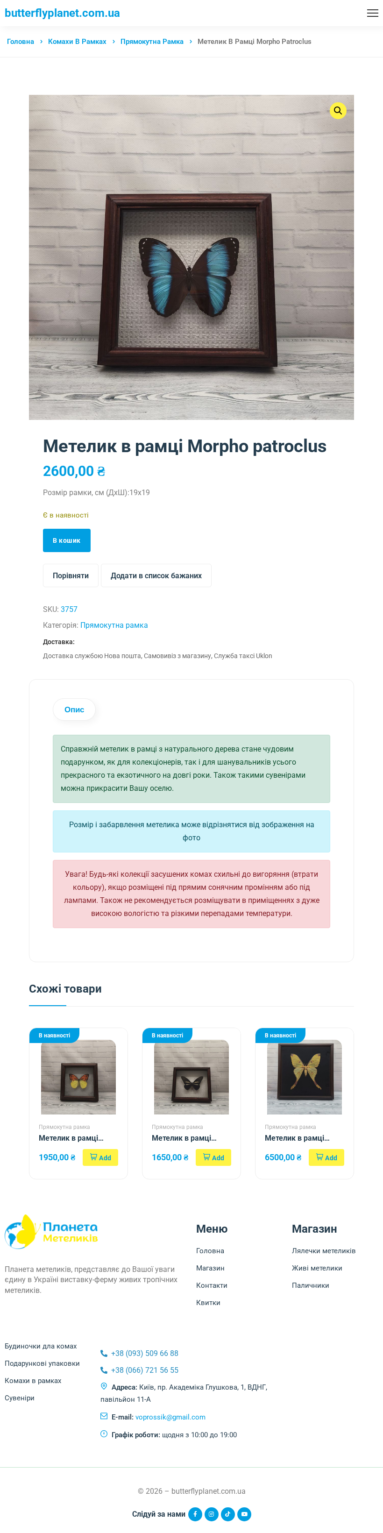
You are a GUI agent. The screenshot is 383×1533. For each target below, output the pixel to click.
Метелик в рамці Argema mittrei (294, 1138)
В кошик (67, 540)
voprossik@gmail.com (170, 1417)
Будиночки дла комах (41, 1346)
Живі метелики (317, 1268)
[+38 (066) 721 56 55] (103, 1370)
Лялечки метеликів (324, 1251)
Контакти (211, 1285)
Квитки (208, 1303)
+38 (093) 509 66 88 (144, 1353)
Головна (20, 41)
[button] (100, 1157)
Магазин (210, 1268)
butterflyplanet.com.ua (62, 13)
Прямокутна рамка (152, 41)
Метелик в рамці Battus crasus (181, 1138)
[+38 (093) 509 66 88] (103, 1353)
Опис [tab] (74, 709)
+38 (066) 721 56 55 (144, 1370)
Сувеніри (20, 1398)
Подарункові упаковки (42, 1363)
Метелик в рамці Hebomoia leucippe (71, 1138)
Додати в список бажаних (156, 575)
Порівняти (71, 575)
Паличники (310, 1285)
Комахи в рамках (77, 41)
